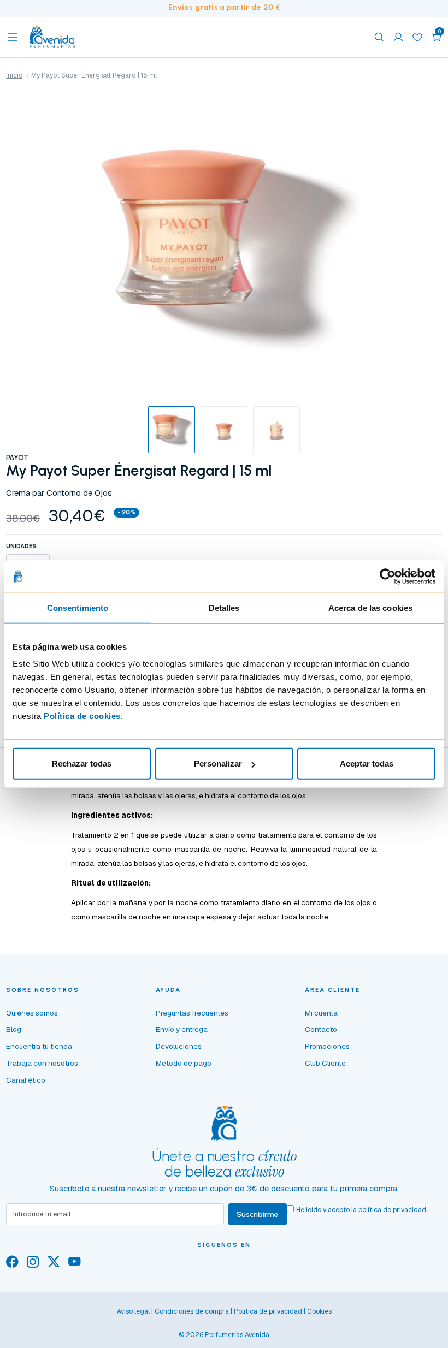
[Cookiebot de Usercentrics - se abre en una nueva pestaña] (387, 576)
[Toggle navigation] (12, 37)
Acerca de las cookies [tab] (370, 607)
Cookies (319, 1311)
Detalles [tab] (224, 607)
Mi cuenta (321, 1013)
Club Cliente (325, 1063)
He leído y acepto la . (361, 1210)
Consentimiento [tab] (77, 607)
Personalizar (218, 763)
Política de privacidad (268, 1311)
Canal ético (25, 1080)
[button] (436, 37)
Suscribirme (258, 1214)
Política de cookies (82, 716)
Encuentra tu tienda (39, 1046)
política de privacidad (392, 1210)
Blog (13, 1029)
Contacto (321, 1029)
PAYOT (17, 457)
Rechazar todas (81, 763)
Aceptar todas (366, 763)
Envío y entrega (182, 1029)
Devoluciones (179, 1046)
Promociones (327, 1046)
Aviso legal (133, 1311)
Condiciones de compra (192, 1311)
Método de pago (183, 1063)
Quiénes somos (32, 1013)
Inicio (14, 75)
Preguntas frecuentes (192, 1013)
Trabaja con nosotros (42, 1063)
